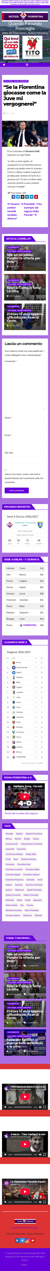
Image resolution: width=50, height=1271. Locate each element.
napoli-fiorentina (34, 890)
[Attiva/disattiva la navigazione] (27, 65)
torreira (30, 905)
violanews (27, 915)
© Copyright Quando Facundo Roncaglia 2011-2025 (25, 1253)
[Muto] (40, 1107)
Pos (7, 658)
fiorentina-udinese (31, 874)
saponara (37, 900)
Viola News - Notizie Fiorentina (16, 81)
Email (8, 435)
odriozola (10, 900)
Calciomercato (13, 247)
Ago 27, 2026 (15, 994)
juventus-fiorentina (34, 885)
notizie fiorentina (31, 895)
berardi (18, 839)
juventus (19, 885)
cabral (36, 839)
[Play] (5, 1107)
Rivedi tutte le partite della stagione (21, 813)
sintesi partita (11, 905)
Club (13, 658)
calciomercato (12, 844)
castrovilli (10, 849)
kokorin (9, 890)
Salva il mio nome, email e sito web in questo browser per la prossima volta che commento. (24, 478)
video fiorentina (32, 910)
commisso (21, 849)
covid (8, 859)
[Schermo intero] (44, 1107)
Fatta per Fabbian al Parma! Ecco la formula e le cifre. (25, 1043)
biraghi (27, 839)
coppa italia (31, 854)
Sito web (9, 453)
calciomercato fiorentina (31, 844)
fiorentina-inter (23, 864)
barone (9, 839)
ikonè (40, 880)
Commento (10, 361)
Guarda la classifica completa (32, 763)
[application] (25, 1097)
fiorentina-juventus (14, 869)
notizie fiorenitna (13, 895)
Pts (41, 658)
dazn (16, 859)
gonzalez (31, 880)
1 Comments (32, 994)
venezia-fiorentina (14, 910)
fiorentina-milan (32, 869)
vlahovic (38, 915)
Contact (24, 1265)
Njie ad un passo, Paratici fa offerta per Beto (23, 258)
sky (21, 905)
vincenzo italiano (13, 915)
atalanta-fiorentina (34, 834)
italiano (9, 885)
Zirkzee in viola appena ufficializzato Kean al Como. (25, 317)
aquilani (19, 834)
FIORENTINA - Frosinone (24, 523)
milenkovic (19, 890)
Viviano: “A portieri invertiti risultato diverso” (15, 211)
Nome (8, 418)
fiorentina (10, 864)
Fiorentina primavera (14, 880)
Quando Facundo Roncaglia (25, 26)
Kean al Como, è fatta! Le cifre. (24, 289)
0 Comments (32, 966)
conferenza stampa (14, 854)
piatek (19, 900)
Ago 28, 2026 (15, 966)
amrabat (9, 834)
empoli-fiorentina (28, 859)
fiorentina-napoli (13, 874)
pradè (27, 900)
